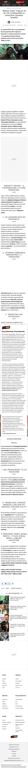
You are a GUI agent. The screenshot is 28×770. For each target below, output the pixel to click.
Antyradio (9, 8)
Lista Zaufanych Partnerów (9, 433)
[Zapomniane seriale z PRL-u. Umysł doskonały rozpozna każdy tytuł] (4, 636)
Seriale (18, 675)
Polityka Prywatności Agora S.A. (10, 390)
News (7, 588)
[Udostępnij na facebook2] (2, 583)
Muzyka (5, 695)
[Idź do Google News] (12, 583)
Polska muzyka (20, 695)
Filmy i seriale (15, 8)
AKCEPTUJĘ (14, 442)
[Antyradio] (4, 2)
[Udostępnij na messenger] (5, 583)
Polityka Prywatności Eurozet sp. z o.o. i (12, 388)
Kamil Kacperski (15, 22)
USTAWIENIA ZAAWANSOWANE (14, 439)
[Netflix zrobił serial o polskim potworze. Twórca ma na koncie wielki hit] (4, 600)
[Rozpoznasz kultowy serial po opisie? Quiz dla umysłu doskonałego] (4, 609)
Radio (4, 716)
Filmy (20, 8)
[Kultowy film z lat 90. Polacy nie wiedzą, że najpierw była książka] (4, 627)
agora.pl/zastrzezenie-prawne (19, 767)
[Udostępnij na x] (9, 583)
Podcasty (18, 716)
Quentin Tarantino (6, 111)
